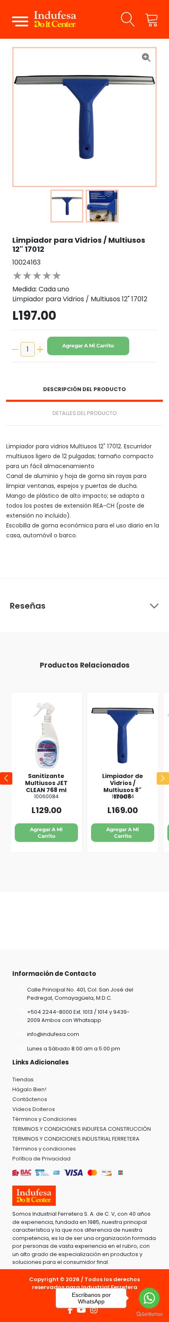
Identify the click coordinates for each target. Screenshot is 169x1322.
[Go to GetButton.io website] (149, 1313)
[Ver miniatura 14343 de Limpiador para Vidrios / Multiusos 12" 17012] (66, 206)
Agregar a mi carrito (88, 345)
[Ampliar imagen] (146, 57)
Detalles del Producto (85, 413)
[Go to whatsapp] (149, 1298)
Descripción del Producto (84, 389)
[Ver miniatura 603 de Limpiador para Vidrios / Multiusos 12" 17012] (102, 206)
